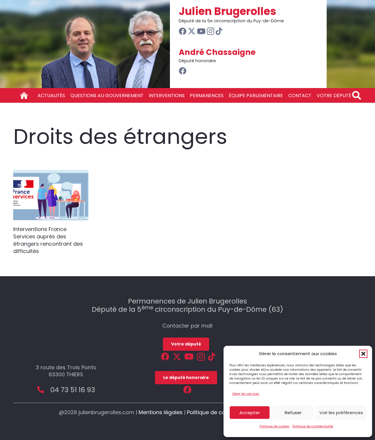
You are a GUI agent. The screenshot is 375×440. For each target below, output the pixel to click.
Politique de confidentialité (312, 426)
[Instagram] (210, 31)
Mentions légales (161, 412)
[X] (191, 31)
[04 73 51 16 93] (43, 389)
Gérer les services (245, 394)
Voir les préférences (341, 412)
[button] (363, 354)
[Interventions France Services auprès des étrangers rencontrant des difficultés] (50, 195)
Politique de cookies (274, 426)
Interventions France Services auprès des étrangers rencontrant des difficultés (48, 240)
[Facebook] (182, 31)
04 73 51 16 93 (72, 390)
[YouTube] (201, 31)
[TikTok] (219, 31)
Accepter (249, 412)
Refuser (293, 412)
